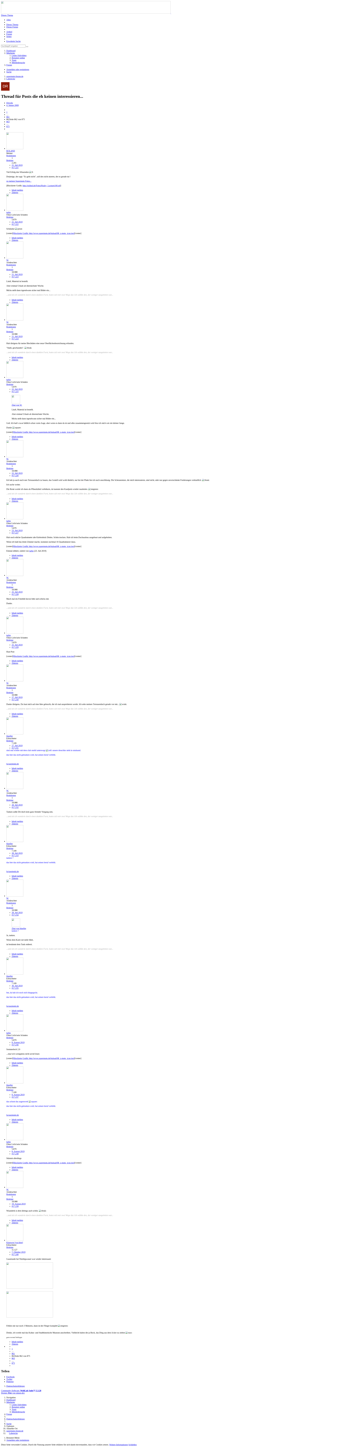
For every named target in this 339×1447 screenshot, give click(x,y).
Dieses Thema (12, 24)
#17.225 (15, 391)
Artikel (9, 32)
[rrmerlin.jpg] (29, 1317)
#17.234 (15, 915)
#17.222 (15, 224)
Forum (9, 34)
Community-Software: (21, 1390)
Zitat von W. (17, 405)
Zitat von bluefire (19, 928)
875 (8, 126)
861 (8, 117)
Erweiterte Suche (13, 41)
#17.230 (15, 700)
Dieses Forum (12, 27)
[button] (10, 1377)
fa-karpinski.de (12, 764)
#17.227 (15, 533)
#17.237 (15, 1097)
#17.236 (15, 1045)
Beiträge (9, 160)
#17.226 (15, 475)
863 (8, 122)
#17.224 (15, 339)
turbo (31, 551)
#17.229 (15, 647)
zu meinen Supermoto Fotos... (18, 181)
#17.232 (15, 807)
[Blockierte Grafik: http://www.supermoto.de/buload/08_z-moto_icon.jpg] (43, 233)
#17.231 (15, 748)
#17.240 (15, 1254)
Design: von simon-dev (13, 1393)
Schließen (132, 1445)
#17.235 (15, 988)
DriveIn (9, 103)
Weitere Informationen (118, 1445)
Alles (8, 20)
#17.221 (15, 167)
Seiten (9, 36)
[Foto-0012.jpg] (29, 1288)
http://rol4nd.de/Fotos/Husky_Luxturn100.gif (41, 185)
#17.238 (15, 1154)
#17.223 (15, 277)
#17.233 (15, 855)
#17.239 (15, 1206)
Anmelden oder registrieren (17, 69)
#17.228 (15, 594)
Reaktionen (11, 156)
